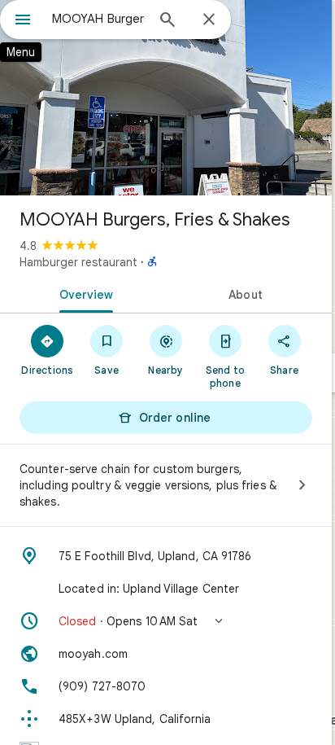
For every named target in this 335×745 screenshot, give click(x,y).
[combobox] (98, 18)
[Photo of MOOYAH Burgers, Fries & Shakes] (166, 97)
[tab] (83, 293)
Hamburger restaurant (78, 262)
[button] (166, 621)
